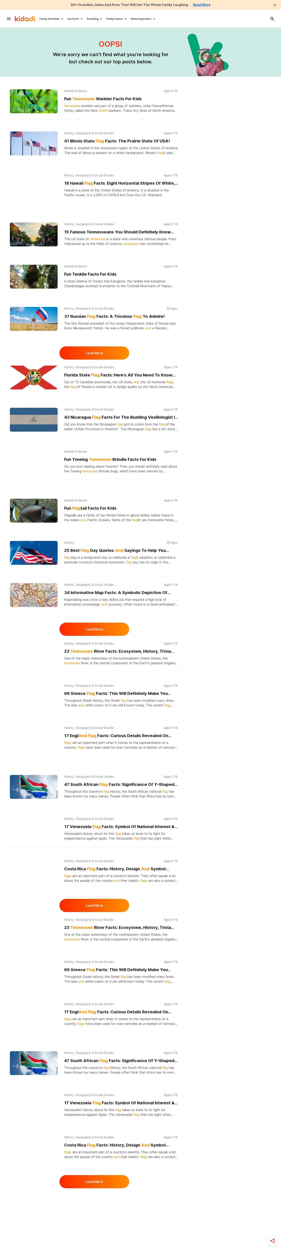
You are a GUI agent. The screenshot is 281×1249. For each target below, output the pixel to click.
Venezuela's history (78, 834)
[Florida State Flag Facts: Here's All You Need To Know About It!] (34, 377)
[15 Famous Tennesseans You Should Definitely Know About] (34, 234)
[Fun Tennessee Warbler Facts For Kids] (34, 101)
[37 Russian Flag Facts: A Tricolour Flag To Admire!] (34, 319)
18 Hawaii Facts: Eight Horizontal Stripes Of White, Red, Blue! (119, 183)
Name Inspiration (141, 18)
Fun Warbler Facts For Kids (103, 98)
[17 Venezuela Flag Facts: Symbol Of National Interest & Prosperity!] (34, 829)
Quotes (69, 542)
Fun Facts (73, 18)
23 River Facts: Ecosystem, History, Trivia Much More (117, 651)
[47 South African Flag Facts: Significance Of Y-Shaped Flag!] (34, 787)
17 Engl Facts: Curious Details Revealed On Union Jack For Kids (116, 736)
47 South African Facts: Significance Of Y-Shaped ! (119, 785)
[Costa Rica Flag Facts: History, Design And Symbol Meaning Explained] (34, 871)
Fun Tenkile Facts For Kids (90, 274)
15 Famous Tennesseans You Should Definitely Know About (117, 232)
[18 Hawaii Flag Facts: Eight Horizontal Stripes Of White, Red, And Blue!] (34, 186)
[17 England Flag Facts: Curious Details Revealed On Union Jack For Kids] (34, 738)
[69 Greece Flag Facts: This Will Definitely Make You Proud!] (34, 696)
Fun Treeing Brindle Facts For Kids (110, 459)
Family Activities (49, 18)
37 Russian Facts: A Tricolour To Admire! (114, 316)
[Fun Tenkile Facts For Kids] (34, 277)
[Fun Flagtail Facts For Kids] (34, 511)
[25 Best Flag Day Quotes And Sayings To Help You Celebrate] (34, 553)
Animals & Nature (75, 91)
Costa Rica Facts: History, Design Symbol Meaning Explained (115, 869)
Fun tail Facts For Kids (90, 508)
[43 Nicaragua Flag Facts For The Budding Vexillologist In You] (34, 420)
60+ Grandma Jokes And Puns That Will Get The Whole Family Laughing (129, 5)
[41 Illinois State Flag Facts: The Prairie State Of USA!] (34, 143)
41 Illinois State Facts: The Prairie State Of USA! (117, 141)
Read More (201, 5)
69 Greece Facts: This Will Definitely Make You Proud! (116, 694)
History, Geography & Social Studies (89, 133)
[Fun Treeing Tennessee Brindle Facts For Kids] (34, 462)
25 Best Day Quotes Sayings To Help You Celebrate (115, 550)
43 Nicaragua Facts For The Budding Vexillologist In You (120, 417)
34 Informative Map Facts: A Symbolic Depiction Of (115, 593)
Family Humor (114, 18)
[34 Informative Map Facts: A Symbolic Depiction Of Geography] (34, 595)
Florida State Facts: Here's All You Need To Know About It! (118, 375)
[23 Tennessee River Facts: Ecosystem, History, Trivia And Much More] (34, 654)
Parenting (93, 18)
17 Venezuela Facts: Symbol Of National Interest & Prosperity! (119, 827)
